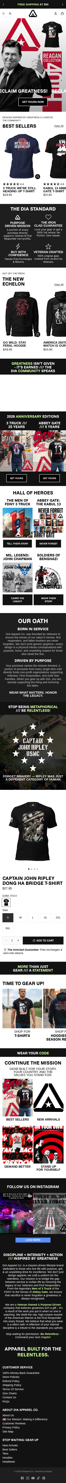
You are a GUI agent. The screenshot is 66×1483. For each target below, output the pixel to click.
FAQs (5, 1401)
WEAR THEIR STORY (48, 600)
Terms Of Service (13, 1389)
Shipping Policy (11, 1385)
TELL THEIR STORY (17, 543)
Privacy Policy (11, 1427)
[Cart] (62, 13)
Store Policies (10, 1376)
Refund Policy (10, 1381)
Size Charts (9, 1393)
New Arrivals (10, 1445)
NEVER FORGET (48, 543)
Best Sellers (9, 1449)
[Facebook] (22, 1478)
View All (59, 125)
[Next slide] (62, 4)
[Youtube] (33, 1478)
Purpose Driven (51, 1304)
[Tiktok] (38, 1478)
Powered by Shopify (43, 1471)
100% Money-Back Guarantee (20, 1372)
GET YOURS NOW (33, 102)
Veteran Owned (27, 1304)
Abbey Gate (40, 1291)
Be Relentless (50, 1334)
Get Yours (16, 478)
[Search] (10, 13)
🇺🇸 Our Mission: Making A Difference (24, 1419)
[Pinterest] (44, 1478)
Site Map (7, 1431)
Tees (5, 1453)
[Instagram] (27, 1478)
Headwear (8, 1461)
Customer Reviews (14, 1423)
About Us (8, 1415)
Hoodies (7, 1457)
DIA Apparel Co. (27, 1471)
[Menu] (3, 13)
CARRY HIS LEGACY (17, 600)
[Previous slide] (3, 4)
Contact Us (9, 1397)
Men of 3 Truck (41, 1288)
